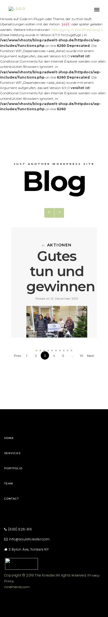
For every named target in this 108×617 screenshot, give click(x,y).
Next (90, 356)
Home (9, 438)
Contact (11, 498)
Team (8, 483)
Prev (17, 356)
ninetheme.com (17, 587)
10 (81, 356)
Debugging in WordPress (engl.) (76, 30)
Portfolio (13, 468)
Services (12, 453)
